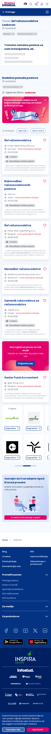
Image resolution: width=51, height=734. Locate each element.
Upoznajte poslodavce (12, 589)
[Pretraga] (31, 4)
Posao (5, 540)
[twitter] (35, 631)
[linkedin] (45, 631)
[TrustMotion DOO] (26, 448)
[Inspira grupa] (26, 419)
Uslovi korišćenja (39, 556)
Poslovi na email (9, 584)
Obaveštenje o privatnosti (38, 562)
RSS (32, 551)
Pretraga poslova (10, 580)
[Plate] (36, 4)
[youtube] (25, 631)
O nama (6, 556)
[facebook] (6, 631)
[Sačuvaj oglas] (45, 140)
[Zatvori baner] (45, 100)
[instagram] (15, 631)
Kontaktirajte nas (11, 566)
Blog (4, 551)
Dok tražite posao (10, 593)
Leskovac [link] (17, 540)
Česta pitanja (9, 561)
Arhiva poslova (9, 598)
